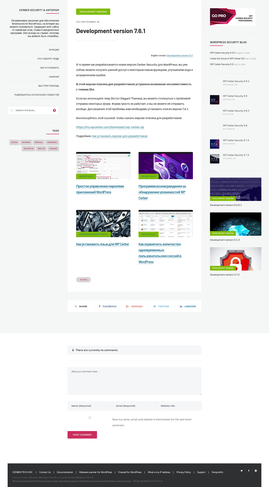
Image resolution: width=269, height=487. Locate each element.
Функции (54, 49)
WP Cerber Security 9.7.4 (236, 140)
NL (148, 481)
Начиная (54, 76)
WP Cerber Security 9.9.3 (222, 53)
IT (155, 481)
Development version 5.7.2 (225, 274)
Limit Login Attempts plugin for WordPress (71, 481)
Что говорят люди (48, 58)
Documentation (65, 472)
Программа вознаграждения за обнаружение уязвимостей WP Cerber (162, 192)
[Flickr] (254, 470)
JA (161, 481)
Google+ (137, 306)
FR (145, 481)
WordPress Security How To (93, 234)
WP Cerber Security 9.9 (222, 64)
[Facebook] (248, 470)
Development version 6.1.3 (225, 239)
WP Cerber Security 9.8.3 (236, 111)
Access (14, 142)
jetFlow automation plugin (120, 481)
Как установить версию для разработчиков (119, 136)
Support (201, 472)
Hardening (52, 142)
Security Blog (86, 176)
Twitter (163, 306)
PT (158, 481)
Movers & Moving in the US (42, 477)
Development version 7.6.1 (180, 55)
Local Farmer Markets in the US (77, 477)
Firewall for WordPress (129, 472)
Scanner (53, 149)
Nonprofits (217, 472)
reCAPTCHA (28, 149)
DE (138, 481)
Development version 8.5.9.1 (226, 205)
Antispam (26, 142)
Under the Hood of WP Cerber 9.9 (227, 58)
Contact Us (45, 472)
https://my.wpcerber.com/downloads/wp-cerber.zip (110, 127)
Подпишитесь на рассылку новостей (36, 94)
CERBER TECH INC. (22, 472)
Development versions (93, 11)
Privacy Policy (184, 472)
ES (142, 481)
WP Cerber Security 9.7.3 (236, 155)
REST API (41, 149)
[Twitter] (241, 470)
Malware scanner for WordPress (95, 472)
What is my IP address (159, 472)
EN (134, 481)
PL (152, 481)
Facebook (109, 306)
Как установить (49, 67)
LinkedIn (190, 306)
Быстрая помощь (48, 85)
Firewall (39, 142)
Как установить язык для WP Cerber (102, 244)
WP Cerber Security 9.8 (235, 125)
